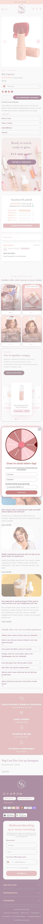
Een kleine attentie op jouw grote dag (17, 484)
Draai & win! (21, 492)
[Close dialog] (39, 429)
